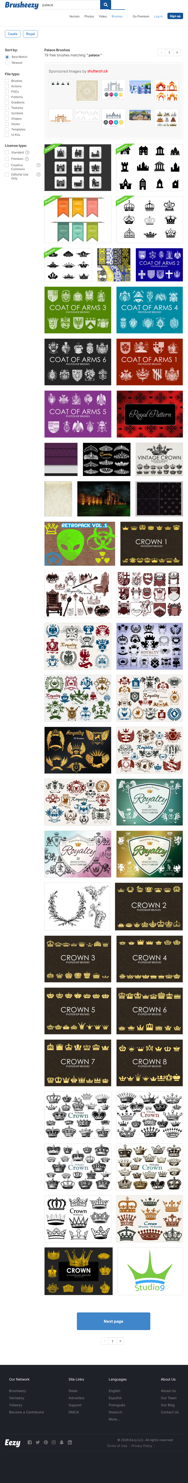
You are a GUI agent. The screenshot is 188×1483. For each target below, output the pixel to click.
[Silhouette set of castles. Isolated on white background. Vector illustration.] (61, 82)
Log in (158, 16)
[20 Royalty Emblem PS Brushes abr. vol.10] (149, 802)
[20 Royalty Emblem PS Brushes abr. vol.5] (77, 698)
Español (115, 1398)
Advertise (76, 1398)
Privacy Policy (141, 1446)
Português (117, 1405)
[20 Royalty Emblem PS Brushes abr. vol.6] (149, 698)
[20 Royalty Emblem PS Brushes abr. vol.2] (149, 594)
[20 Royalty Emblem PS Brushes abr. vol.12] (149, 854)
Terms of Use (117, 1446)
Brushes (117, 16)
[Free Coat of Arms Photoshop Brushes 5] (78, 414)
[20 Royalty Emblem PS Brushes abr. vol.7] (77, 802)
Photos (89, 16)
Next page (113, 1321)
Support (75, 1405)
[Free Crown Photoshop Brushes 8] (149, 1062)
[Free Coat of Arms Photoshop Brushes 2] (159, 265)
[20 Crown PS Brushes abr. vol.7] (77, 1114)
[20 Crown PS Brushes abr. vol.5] (149, 1114)
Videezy (15, 1405)
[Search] (105, 4)
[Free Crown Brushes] (151, 544)
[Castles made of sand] (58, 499)
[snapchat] (61, 1442)
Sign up (175, 16)
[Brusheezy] (22, 5)
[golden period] (103, 499)
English (114, 1391)
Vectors (74, 16)
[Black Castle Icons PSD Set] (77, 167)
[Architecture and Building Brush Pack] (149, 167)
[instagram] (54, 1442)
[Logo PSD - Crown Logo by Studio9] (150, 1271)
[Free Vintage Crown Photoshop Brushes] (159, 459)
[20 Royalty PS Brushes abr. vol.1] (77, 594)
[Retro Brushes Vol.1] (79, 544)
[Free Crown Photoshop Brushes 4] (149, 959)
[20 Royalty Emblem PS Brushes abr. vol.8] (149, 750)
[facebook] (30, 1442)
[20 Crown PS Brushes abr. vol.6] (77, 1166)
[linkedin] (70, 1442)
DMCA (74, 1412)
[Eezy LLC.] (12, 1442)
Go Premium (141, 16)
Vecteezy (16, 1398)
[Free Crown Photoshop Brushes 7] (77, 1062)
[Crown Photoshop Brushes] (78, 1271)
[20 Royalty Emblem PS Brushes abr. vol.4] (77, 646)
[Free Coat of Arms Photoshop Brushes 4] (149, 310)
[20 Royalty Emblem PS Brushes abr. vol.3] (149, 646)
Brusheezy (17, 1391)
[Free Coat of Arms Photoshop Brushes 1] (149, 362)
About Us (168, 1391)
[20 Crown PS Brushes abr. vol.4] (77, 1218)
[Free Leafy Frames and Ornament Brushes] (77, 907)
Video (103, 16)
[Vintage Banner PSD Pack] (77, 219)
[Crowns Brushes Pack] (68, 265)
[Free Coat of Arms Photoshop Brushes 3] (77, 310)
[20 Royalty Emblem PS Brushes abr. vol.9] (77, 750)
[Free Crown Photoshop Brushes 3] (77, 959)
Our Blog (168, 1405)
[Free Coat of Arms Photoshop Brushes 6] (77, 362)
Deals (73, 1391)
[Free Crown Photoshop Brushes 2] (149, 907)
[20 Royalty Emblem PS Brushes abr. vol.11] (77, 854)
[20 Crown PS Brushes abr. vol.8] (149, 1166)
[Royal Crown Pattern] (150, 414)
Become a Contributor (26, 1412)
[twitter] (37, 1442)
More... (114, 1419)
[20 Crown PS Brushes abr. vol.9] (149, 1218)
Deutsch (115, 1412)
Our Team (168, 1398)
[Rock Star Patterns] (159, 499)
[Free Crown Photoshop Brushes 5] (77, 1010)
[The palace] (114, 265)
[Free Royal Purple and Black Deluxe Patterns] (61, 459)
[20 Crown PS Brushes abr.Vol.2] (107, 459)
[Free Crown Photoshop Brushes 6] (149, 1010)
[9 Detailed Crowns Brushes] (149, 219)
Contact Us (170, 1412)
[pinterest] (46, 1442)
